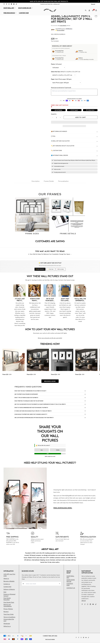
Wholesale (7, 623)
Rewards (93, 4)
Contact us (7, 584)
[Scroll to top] (97, 635)
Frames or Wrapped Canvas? (9, 595)
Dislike (57, 450)
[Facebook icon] (6, 4)
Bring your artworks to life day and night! (50, 338)
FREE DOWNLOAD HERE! (62, 507)
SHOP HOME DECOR (24, 8)
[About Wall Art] (50, 10)
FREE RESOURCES (9, 13)
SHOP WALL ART (9, 8)
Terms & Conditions (9, 617)
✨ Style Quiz (50, 269)
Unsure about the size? (9, 620)
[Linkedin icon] (11, 4)
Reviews (6, 611)
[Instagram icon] (9, 4)
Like (42, 450)
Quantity (53, 114)
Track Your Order (9, 614)
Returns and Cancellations (8, 605)
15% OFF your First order (9, 575)
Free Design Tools (9, 602)
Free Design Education (7, 598)
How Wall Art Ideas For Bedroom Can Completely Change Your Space (50, 254)
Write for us (7, 626)
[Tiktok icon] (16, 4)
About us (6, 578)
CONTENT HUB (24, 13)
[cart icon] (96, 10)
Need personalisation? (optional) (61, 87)
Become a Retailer (9, 581)
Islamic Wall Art (63, 25)
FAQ (5, 592)
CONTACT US (71, 588)
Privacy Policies (8, 609)
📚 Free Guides (61, 269)
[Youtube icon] (14, 4)
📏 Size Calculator (40, 269)
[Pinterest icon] (4, 4)
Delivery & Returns (9, 589)
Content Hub (7, 586)
